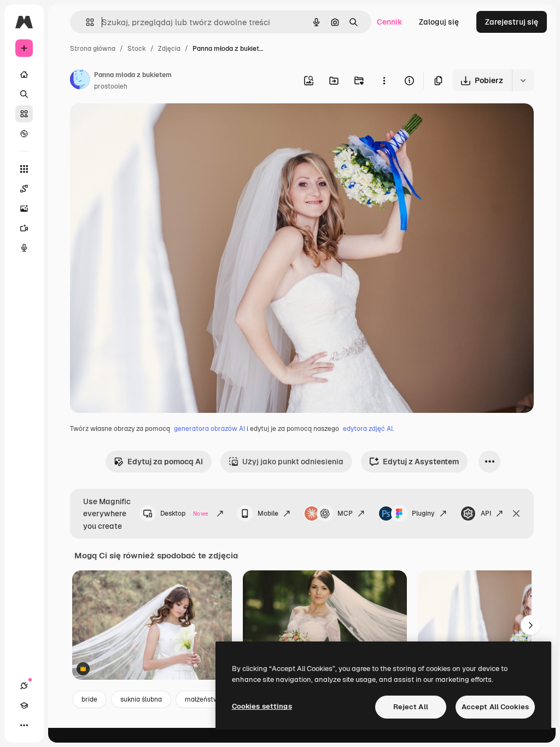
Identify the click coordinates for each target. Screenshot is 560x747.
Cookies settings (262, 706)
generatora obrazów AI (209, 428)
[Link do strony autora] (80, 80)
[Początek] (24, 74)
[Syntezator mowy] (24, 247)
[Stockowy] (24, 113)
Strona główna (92, 48)
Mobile (268, 513)
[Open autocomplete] (86, 22)
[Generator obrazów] (24, 208)
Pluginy (423, 513)
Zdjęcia (169, 48)
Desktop (184, 513)
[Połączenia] (24, 686)
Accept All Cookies (495, 706)
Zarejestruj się (511, 22)
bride (89, 699)
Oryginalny (145, 124)
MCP (345, 513)
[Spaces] (24, 188)
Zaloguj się (439, 22)
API (486, 513)
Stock (136, 48)
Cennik (389, 22)
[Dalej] (530, 625)
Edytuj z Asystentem (421, 461)
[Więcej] (24, 725)
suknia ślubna (141, 699)
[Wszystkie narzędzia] (24, 169)
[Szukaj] (24, 94)
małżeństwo (204, 699)
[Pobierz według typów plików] (523, 80)
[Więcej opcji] (384, 80)
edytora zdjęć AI (368, 428)
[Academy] (24, 705)
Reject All (410, 706)
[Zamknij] (516, 513)
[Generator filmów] (24, 228)
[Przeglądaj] (24, 133)
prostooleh (110, 86)
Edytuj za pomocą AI (165, 461)
